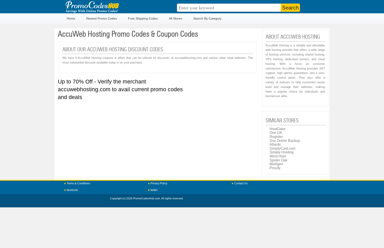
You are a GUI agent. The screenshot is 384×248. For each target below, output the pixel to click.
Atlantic (275, 144)
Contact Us (241, 183)
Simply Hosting (282, 152)
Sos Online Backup (285, 141)
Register (276, 137)
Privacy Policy (158, 183)
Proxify (275, 168)
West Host (278, 156)
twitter (154, 190)
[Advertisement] (158, 130)
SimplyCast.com (282, 148)
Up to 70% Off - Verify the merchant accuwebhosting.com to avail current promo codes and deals (120, 89)
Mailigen (276, 164)
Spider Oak (278, 160)
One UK (276, 133)
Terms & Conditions (78, 183)
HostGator (278, 129)
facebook (72, 190)
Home (71, 18)
